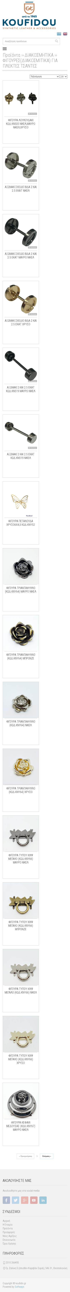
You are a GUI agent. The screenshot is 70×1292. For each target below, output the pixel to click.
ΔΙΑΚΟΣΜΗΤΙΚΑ (39, 55)
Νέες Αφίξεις (10, 1236)
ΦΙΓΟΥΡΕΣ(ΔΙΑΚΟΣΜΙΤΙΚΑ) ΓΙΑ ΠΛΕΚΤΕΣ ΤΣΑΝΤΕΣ (30, 63)
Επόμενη (46, 1156)
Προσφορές (9, 1232)
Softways (19, 1286)
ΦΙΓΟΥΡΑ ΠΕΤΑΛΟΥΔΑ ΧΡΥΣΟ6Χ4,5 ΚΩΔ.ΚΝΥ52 (20, 522)
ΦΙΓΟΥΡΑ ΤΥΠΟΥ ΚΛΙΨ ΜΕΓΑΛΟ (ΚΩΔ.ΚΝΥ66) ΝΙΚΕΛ (21, 990)
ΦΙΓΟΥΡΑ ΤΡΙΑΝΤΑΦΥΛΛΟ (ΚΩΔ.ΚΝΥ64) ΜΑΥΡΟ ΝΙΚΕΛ (20, 589)
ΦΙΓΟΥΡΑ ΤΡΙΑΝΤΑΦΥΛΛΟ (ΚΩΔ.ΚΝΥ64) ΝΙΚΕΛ (20, 723)
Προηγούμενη (25, 1156)
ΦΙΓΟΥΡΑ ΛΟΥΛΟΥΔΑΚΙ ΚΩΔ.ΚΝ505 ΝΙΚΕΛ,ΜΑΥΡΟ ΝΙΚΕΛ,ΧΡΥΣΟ (20, 123)
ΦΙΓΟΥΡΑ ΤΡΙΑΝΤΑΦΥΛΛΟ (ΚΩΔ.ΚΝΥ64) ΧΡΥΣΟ (20, 790)
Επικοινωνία (9, 1239)
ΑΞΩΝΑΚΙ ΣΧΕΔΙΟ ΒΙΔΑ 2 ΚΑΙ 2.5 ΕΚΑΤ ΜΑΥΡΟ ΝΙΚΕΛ (21, 255)
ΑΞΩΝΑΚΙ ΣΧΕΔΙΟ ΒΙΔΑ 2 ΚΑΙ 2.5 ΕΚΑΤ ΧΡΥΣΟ (21, 322)
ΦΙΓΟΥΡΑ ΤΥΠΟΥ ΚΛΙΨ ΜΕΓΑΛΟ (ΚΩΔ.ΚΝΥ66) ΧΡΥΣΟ (20, 1059)
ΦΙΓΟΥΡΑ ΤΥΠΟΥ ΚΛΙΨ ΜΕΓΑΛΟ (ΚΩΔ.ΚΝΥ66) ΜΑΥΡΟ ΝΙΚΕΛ (20, 859)
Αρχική (6, 1220)
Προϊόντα (8, 1228)
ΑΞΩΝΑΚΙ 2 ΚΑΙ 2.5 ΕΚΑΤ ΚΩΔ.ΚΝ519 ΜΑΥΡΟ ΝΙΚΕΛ (20, 389)
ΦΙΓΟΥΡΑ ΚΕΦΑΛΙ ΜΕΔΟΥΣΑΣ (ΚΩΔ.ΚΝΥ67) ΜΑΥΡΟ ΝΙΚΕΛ (20, 1126)
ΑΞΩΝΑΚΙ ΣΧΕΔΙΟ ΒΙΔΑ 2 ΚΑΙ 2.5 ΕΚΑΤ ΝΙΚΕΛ (21, 188)
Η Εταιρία (7, 1224)
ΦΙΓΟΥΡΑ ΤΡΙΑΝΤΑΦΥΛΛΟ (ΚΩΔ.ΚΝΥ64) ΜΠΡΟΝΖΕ (20, 656)
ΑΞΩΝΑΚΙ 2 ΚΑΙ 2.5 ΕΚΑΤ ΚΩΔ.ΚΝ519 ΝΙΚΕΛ (20, 456)
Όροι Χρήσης (9, 1243)
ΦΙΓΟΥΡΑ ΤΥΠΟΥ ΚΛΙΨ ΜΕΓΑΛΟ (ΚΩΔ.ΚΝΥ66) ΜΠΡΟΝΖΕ (20, 925)
